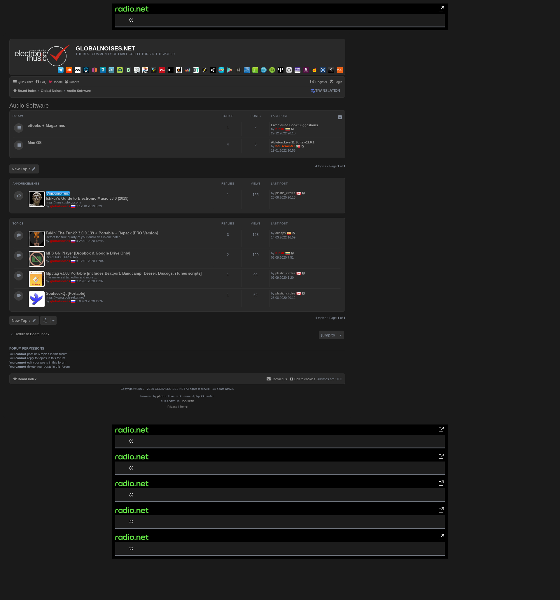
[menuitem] (41, 81)
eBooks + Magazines (46, 125)
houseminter (285, 146)
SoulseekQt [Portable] (65, 293)
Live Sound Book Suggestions (294, 125)
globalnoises (60, 206)
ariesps (280, 233)
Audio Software (29, 105)
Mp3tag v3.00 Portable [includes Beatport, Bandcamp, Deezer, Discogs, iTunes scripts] (124, 273)
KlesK (279, 129)
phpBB (162, 396)
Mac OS (35, 143)
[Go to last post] (304, 193)
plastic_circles (285, 193)
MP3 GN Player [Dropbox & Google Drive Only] (88, 253)
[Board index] (43, 54)
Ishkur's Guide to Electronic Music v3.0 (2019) (87, 198)
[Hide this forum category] (340, 117)
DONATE (188, 401)
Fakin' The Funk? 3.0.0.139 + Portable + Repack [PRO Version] (102, 233)
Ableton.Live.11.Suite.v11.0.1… (294, 142)
